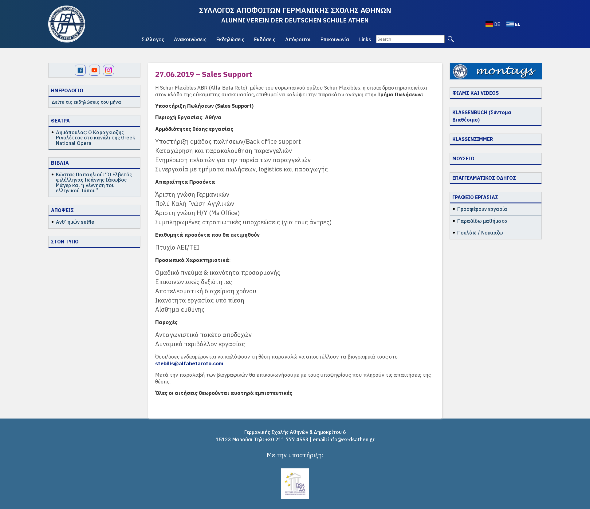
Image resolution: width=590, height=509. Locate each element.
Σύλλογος (152, 39)
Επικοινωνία (335, 39)
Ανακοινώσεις (190, 39)
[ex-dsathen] (66, 24)
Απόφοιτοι (298, 39)
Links (365, 39)
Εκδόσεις (264, 39)
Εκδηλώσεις (230, 39)
